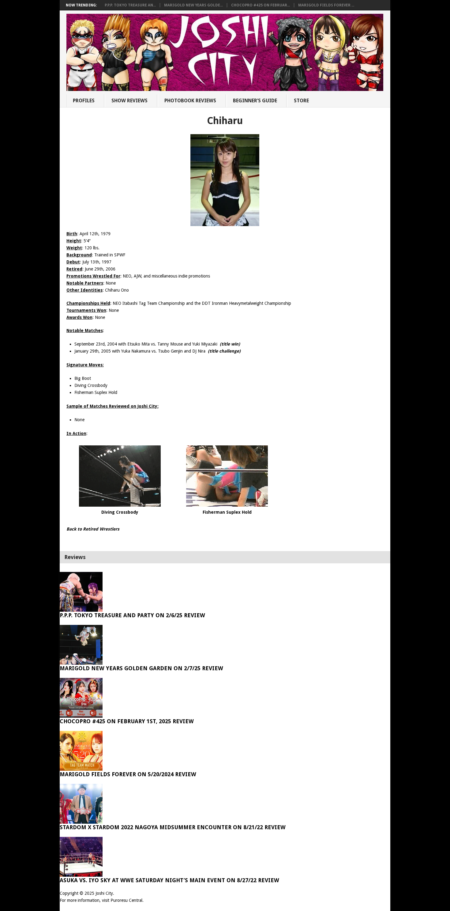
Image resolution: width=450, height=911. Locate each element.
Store (301, 101)
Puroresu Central (126, 900)
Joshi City (104, 893)
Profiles (84, 101)
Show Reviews (129, 101)
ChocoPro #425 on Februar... (260, 5)
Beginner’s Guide (255, 101)
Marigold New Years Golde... (193, 5)
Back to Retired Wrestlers (92, 529)
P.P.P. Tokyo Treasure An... (130, 5)
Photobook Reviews (190, 101)
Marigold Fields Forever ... (326, 5)
